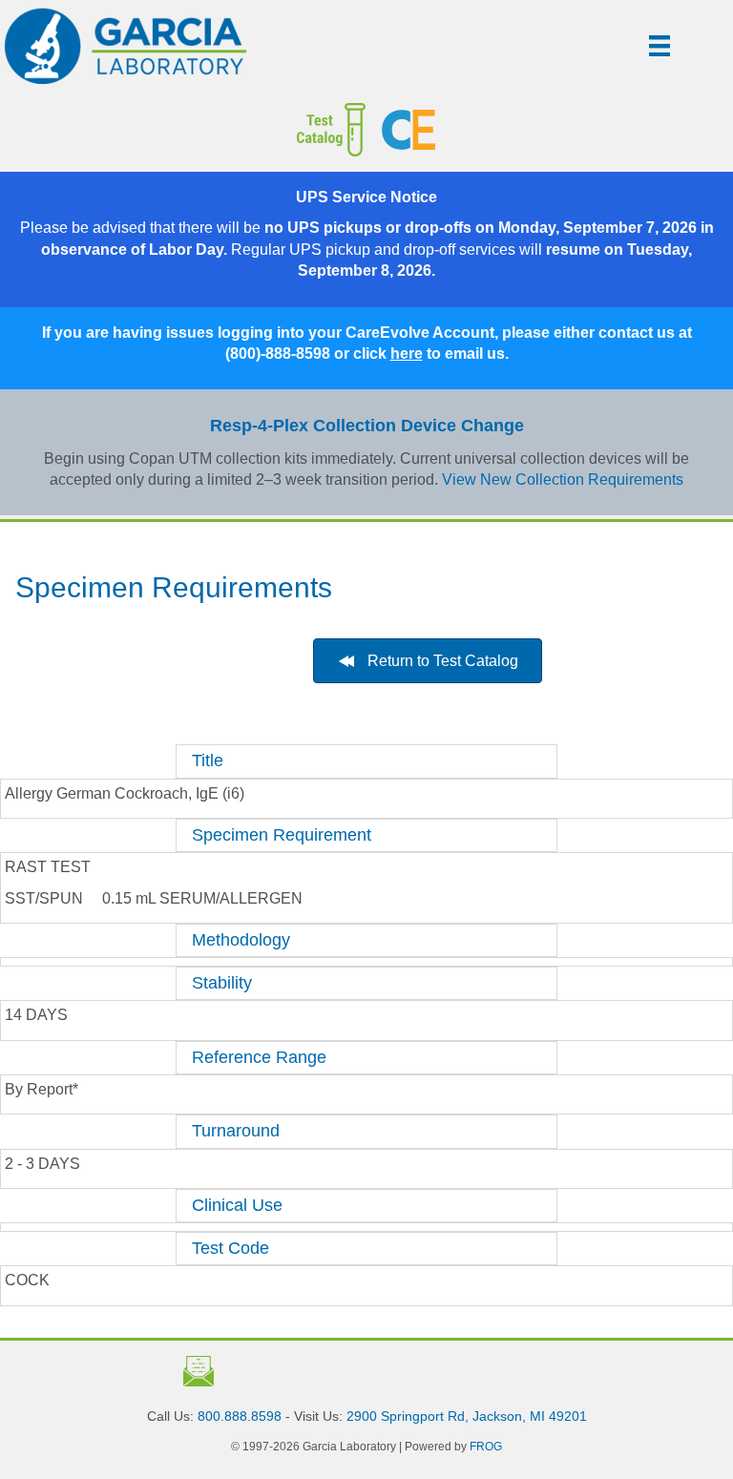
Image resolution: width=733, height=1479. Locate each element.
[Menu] (659, 46)
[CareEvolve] (550, 129)
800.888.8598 (240, 1416)
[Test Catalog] (198, 129)
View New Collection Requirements (562, 479)
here (406, 353)
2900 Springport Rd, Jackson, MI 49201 (466, 1416)
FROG (486, 1446)
